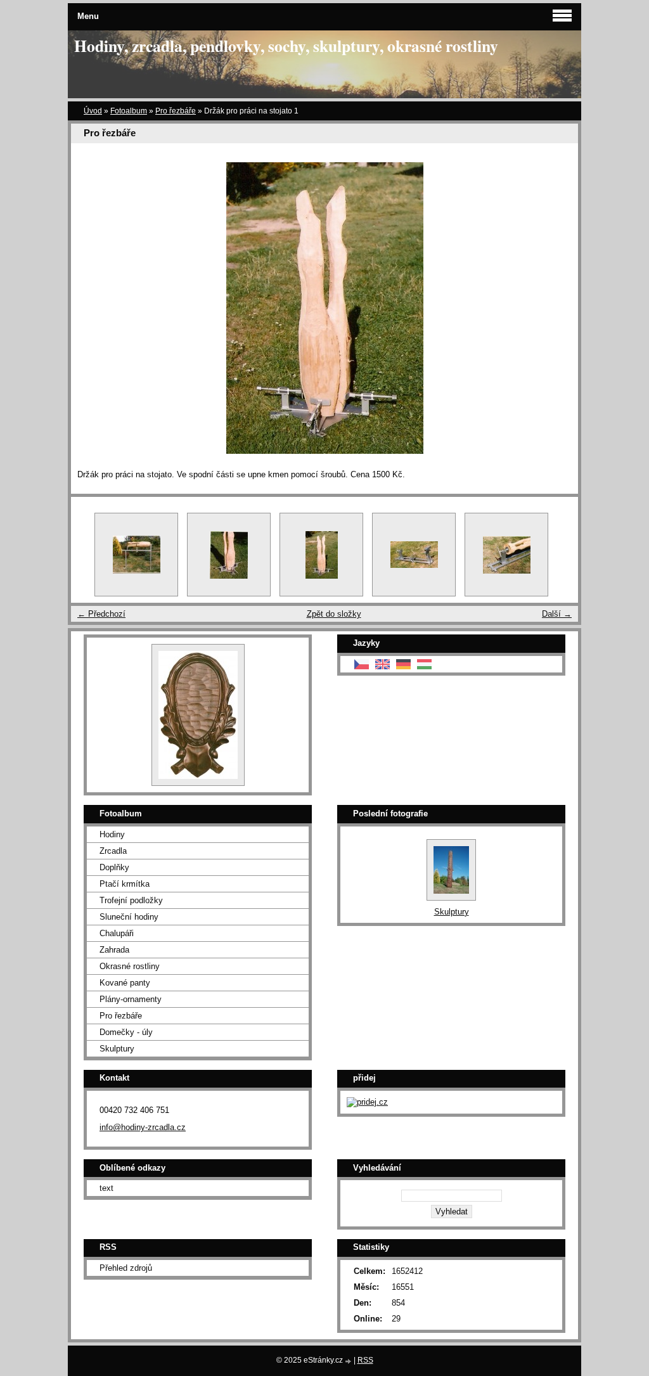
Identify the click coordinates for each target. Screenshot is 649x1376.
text (106, 1188)
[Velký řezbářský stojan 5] (414, 554)
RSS (365, 1360)
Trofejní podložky (131, 900)
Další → (557, 614)
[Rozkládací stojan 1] (136, 554)
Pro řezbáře (175, 111)
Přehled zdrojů (126, 1268)
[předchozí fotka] (91, 308)
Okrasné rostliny (130, 966)
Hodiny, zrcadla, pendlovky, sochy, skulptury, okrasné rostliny (286, 46)
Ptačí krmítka (125, 884)
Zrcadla (113, 851)
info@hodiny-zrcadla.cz (143, 1127)
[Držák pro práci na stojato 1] (321, 554)
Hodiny (112, 834)
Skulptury (117, 1048)
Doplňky (114, 867)
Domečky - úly (126, 1032)
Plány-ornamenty (131, 999)
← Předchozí (101, 614)
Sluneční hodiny (129, 917)
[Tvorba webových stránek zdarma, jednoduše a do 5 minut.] (349, 1361)
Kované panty (125, 982)
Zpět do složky (334, 614)
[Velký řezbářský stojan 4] (506, 554)
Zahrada (114, 950)
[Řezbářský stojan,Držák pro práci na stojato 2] (229, 554)
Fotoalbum (128, 111)
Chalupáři (117, 933)
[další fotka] (557, 308)
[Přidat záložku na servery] (367, 1102)
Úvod (93, 111)
